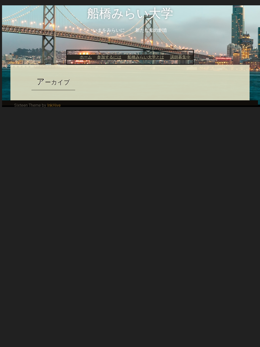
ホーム (86, 57)
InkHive (54, 105)
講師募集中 (180, 57)
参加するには (109, 57)
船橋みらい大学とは (145, 57)
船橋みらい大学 (130, 13)
